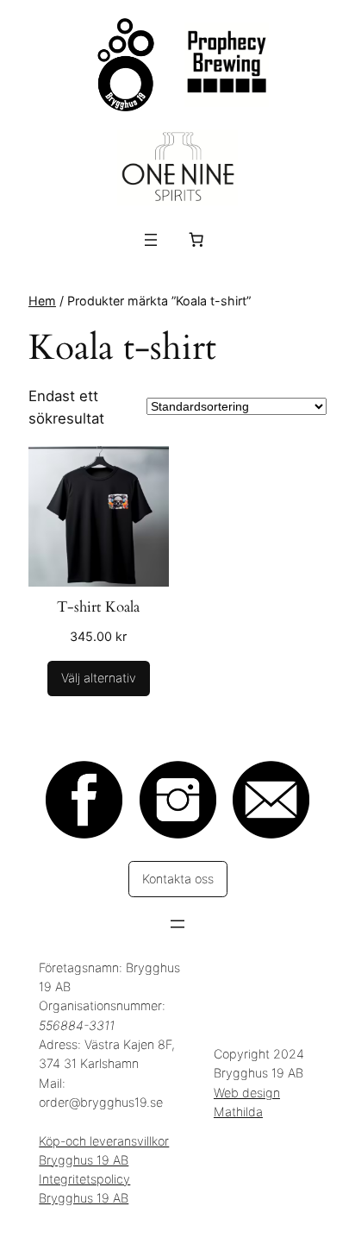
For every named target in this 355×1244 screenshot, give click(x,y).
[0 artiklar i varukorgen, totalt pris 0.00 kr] (196, 240)
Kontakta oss (178, 878)
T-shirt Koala (98, 607)
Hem (42, 300)
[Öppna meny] (150, 239)
